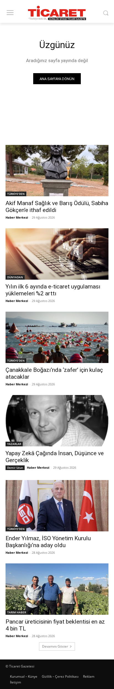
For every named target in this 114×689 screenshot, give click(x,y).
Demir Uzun (15, 468)
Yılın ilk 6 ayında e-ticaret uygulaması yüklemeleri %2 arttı (53, 290)
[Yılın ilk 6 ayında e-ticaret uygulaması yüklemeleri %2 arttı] (57, 254)
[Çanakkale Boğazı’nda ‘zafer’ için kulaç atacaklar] (57, 337)
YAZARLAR (14, 444)
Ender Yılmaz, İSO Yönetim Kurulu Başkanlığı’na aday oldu (48, 541)
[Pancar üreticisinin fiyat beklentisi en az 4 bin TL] (57, 589)
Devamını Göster (55, 646)
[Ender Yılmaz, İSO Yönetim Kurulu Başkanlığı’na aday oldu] (57, 505)
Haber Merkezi (17, 217)
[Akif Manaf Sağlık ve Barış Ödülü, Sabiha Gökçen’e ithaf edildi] (57, 170)
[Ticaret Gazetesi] (57, 13)
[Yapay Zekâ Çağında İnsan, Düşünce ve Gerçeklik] (57, 420)
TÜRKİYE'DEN (16, 194)
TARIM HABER (16, 612)
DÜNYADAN (15, 277)
